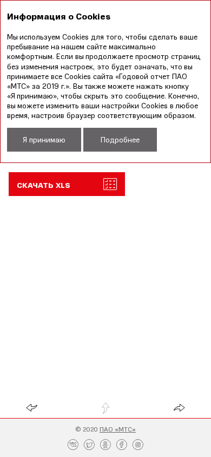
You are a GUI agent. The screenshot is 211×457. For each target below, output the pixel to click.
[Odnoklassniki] (105, 445)
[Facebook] (121, 445)
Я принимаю (44, 139)
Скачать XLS (43, 185)
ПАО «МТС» (118, 429)
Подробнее (120, 139)
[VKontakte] (73, 445)
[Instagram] (138, 445)
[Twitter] (89, 445)
